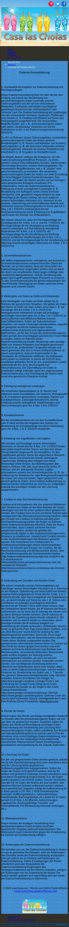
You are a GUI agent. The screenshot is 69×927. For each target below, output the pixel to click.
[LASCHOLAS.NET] (35, 45)
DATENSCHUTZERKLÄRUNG (21, 919)
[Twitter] (57, 3)
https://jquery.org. (49, 701)
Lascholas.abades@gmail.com (39, 891)
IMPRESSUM (14, 917)
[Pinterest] (51, 3)
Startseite (12, 65)
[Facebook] (63, 3)
